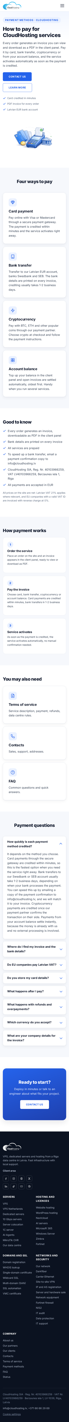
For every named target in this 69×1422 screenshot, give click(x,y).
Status (6, 1376)
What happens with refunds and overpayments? (29, 1007)
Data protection (45, 1318)
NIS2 (39, 1307)
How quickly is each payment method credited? (27, 844)
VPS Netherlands (13, 1208)
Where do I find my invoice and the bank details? (31, 949)
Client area (9, 1170)
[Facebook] (6, 1179)
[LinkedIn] (6, 1186)
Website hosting (45, 1207)
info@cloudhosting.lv (15, 1408)
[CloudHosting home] (12, 6)
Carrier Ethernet (45, 1276)
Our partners (10, 1345)
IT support (42, 1323)
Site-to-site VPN (45, 1281)
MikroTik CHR (11, 1240)
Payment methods (13, 1366)
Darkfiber (41, 1271)
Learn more (17, 87)
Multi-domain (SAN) (14, 1283)
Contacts (8, 1356)
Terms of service (12, 1361)
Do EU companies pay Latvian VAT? (31, 964)
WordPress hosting (47, 1212)
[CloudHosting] (12, 1147)
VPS (5, 1203)
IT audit (40, 1313)
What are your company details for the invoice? (31, 1038)
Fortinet (40, 1243)
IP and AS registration (48, 1286)
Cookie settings (12, 1414)
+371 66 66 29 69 (39, 1408)
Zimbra (40, 1238)
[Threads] (21, 1179)
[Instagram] (14, 1179)
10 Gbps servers (12, 1219)
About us (8, 1340)
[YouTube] (21, 1186)
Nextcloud (42, 1217)
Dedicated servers (13, 1214)
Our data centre (12, 1245)
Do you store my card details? (28, 978)
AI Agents (8, 1234)
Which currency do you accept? (29, 1022)
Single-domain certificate (17, 1272)
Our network (43, 1266)
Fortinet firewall (44, 1302)
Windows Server (45, 1233)
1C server (8, 1229)
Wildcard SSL (11, 1277)
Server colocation (13, 1224)
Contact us (17, 76)
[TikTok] (14, 1186)
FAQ (5, 1371)
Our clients (9, 1350)
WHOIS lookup (11, 1267)
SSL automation (12, 1288)
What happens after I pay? (25, 991)
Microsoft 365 (44, 1228)
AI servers (42, 1223)
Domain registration (14, 1262)
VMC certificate (12, 1293)
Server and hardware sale (51, 1292)
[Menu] (62, 6)
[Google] (29, 1186)
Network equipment (47, 1297)
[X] (29, 1179)
